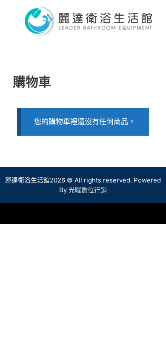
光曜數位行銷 (88, 190)
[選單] (83, 48)
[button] (41, 213)
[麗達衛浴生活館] (88, 20)
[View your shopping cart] (155, 48)
